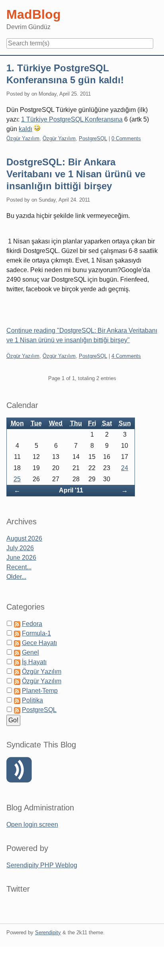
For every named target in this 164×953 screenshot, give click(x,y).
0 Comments (126, 138)
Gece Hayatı (39, 642)
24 (124, 468)
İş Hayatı (34, 662)
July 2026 (20, 548)
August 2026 (24, 538)
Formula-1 (36, 633)
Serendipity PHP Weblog (41, 865)
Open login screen (32, 824)
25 (17, 479)
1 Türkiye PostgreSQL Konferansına (72, 119)
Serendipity (48, 932)
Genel (30, 652)
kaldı (25, 128)
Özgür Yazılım (22, 138)
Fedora (32, 623)
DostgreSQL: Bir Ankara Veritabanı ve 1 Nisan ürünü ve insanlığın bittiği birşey (75, 174)
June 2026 (21, 557)
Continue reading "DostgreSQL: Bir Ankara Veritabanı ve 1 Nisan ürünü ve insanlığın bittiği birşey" (81, 335)
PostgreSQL (93, 138)
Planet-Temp (40, 690)
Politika (32, 700)
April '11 (71, 490)
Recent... (18, 567)
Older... (16, 576)
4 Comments (126, 356)
